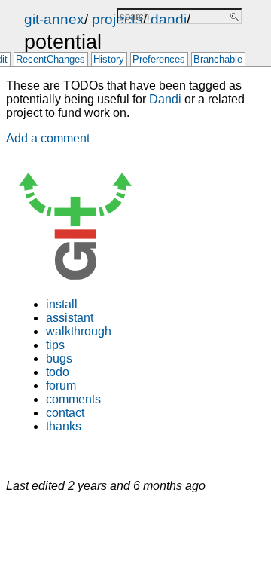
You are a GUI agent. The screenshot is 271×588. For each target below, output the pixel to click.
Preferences (158, 60)
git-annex (54, 19)
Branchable (217, 60)
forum (61, 385)
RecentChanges (50, 60)
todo (57, 372)
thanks (63, 426)
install (62, 304)
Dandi (165, 99)
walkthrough (78, 331)
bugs (59, 358)
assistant (69, 317)
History (108, 60)
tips (55, 344)
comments (73, 399)
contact (65, 412)
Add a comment (48, 138)
